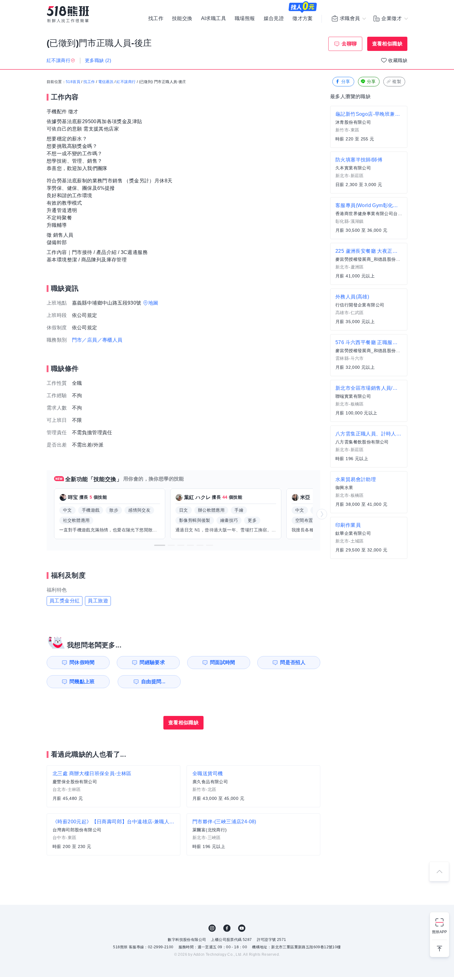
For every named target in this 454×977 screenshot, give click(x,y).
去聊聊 (349, 43)
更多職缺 (98, 60)
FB (227, 928)
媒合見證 (274, 18)
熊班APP (439, 932)
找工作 (155, 18)
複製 (396, 81)
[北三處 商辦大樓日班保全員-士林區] (113, 786)
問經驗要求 (152, 662)
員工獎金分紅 (64, 600)
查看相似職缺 (387, 43)
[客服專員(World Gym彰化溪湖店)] (368, 218)
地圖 (153, 303)
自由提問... (153, 681)
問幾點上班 (82, 681)
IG (212, 928)
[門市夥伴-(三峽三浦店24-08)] (253, 834)
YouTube (242, 928)
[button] (159, 545)
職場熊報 (245, 18)
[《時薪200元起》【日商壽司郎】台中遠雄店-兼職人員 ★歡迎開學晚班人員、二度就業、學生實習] (113, 834)
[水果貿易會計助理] (368, 492)
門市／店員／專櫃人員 (97, 340)
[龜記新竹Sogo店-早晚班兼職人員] (368, 127)
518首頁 (73, 82)
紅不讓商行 (126, 82)
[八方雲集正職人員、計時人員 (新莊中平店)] (368, 446)
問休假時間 (82, 662)
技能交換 (182, 18)
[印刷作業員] (368, 538)
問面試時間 (222, 662)
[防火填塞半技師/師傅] (368, 172)
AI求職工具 (213, 18)
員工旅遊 (98, 600)
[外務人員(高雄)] (368, 309)
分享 (345, 81)
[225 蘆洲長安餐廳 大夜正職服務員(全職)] (368, 264)
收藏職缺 (397, 60)
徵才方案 (302, 18)
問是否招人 (292, 662)
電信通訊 (106, 82)
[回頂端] (439, 871)
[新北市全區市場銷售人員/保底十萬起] (368, 401)
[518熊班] (68, 14)
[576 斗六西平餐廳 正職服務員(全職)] (368, 355)
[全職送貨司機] (253, 786)
